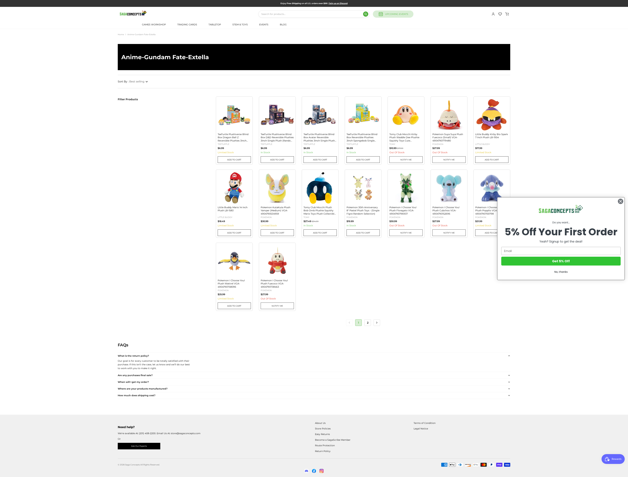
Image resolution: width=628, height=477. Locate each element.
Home (121, 34)
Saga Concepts (132, 464)
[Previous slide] (220, 109)
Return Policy (323, 451)
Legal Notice (421, 428)
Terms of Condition (425, 423)
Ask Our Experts (139, 446)
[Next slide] (248, 109)
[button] (133, 81)
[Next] (377, 322)
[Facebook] (314, 471)
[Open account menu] (493, 14)
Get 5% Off (561, 261)
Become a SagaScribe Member (332, 439)
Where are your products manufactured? (142, 388)
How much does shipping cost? (136, 395)
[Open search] (365, 14)
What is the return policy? (133, 355)
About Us (320, 423)
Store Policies (323, 428)
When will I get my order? (133, 382)
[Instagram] (321, 471)
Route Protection (325, 445)
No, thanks (561, 272)
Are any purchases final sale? (135, 375)
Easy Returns (322, 434)
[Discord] (306, 471)
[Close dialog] (620, 201)
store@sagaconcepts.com (186, 433)
